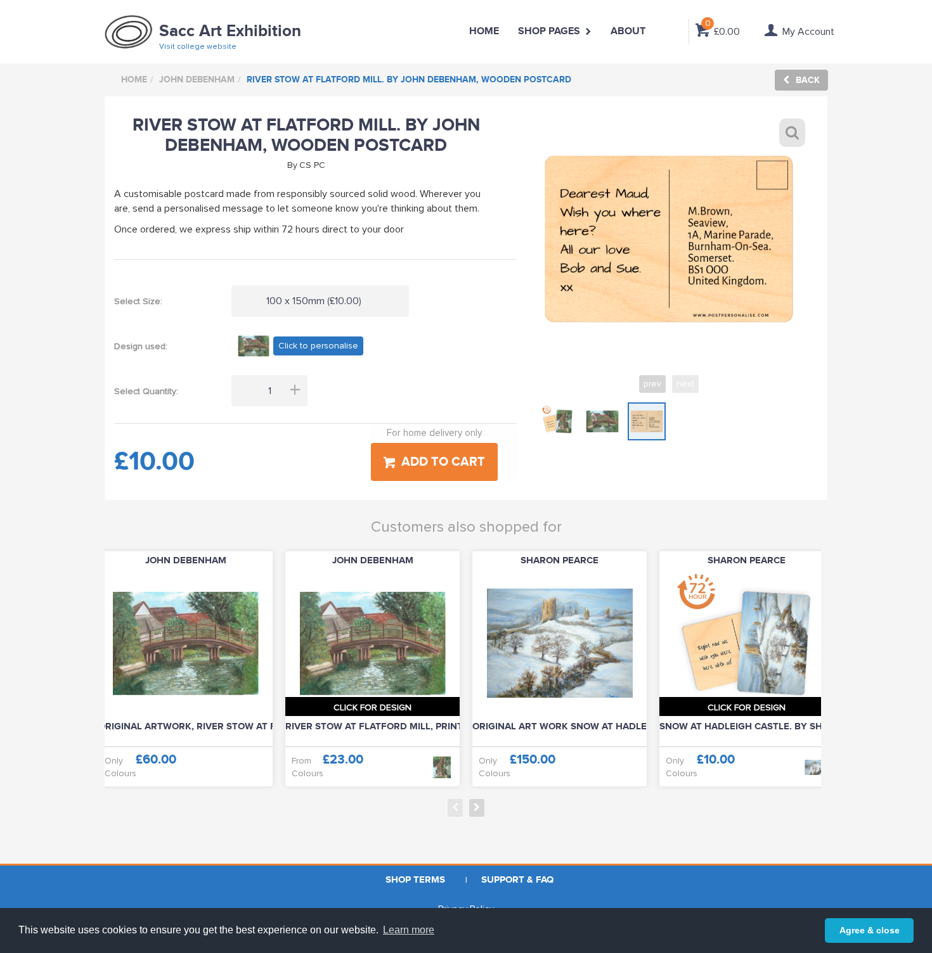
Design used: (140, 346)
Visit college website (197, 46)
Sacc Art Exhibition (230, 31)
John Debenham (197, 79)
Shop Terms (415, 880)
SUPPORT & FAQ (517, 880)
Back (808, 80)
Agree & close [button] (869, 930)
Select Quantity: (146, 391)
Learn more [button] (408, 929)
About (628, 31)
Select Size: (138, 301)
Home (484, 31)
